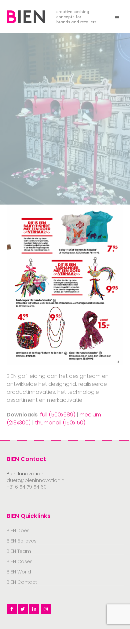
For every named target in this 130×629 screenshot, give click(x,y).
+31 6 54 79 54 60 (27, 487)
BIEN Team (19, 551)
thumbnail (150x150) (60, 422)
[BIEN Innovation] (51, 16)
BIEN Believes (22, 541)
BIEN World (19, 571)
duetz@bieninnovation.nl (36, 480)
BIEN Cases (20, 561)
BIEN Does (18, 530)
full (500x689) (57, 414)
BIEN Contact (22, 582)
